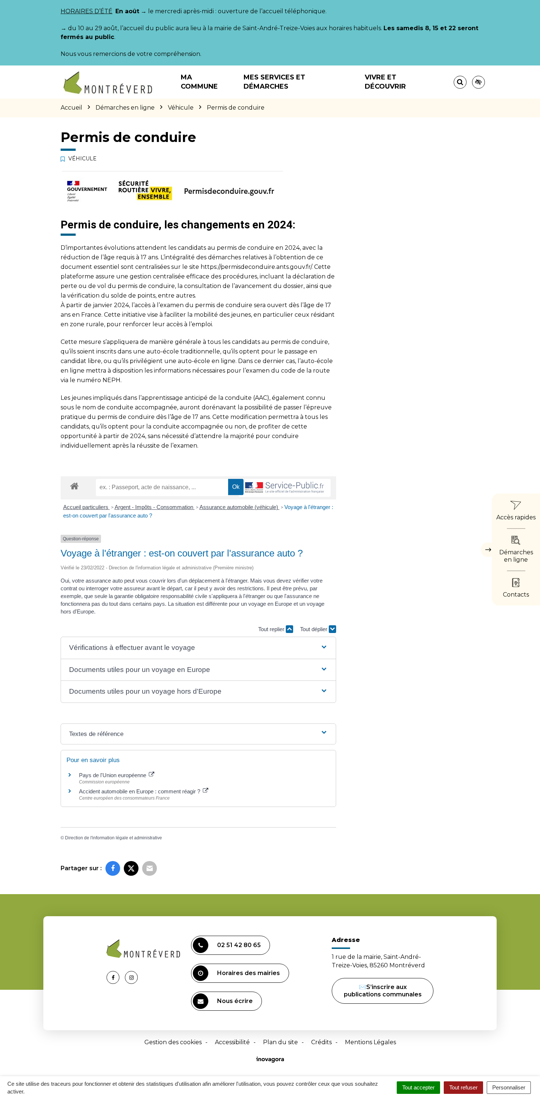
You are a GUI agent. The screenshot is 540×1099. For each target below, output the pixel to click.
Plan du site (280, 1042)
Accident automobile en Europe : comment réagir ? (140, 791)
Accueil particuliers (86, 507)
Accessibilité (232, 1042)
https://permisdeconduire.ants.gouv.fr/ (256, 266)
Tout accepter (418, 1087)
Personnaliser (508, 1087)
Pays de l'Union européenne (113, 775)
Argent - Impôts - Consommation (155, 507)
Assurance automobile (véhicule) (239, 507)
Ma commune (199, 81)
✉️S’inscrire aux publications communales (383, 991)
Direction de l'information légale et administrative (113, 837)
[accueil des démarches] (74, 485)
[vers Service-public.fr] (285, 488)
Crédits (321, 1042)
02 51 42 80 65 (239, 945)
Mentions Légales (370, 1042)
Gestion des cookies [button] (173, 1042)
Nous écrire (235, 1000)
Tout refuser (463, 1087)
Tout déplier (314, 629)
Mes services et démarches (274, 81)
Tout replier (272, 629)
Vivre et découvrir (385, 81)
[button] (198, 648)
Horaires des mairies (248, 973)
